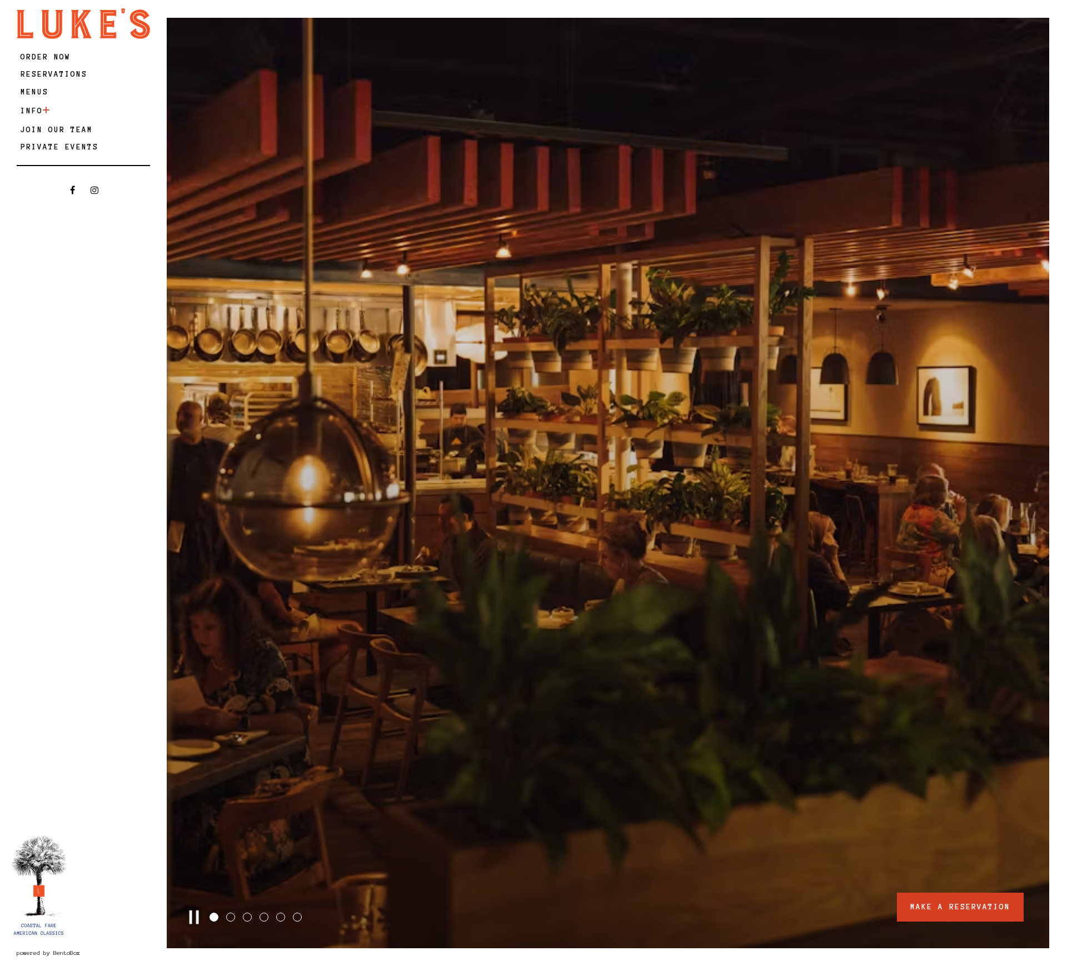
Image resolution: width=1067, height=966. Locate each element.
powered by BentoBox (81, 952)
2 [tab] (231, 918)
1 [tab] (215, 918)
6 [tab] (298, 918)
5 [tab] (281, 918)
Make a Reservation (960, 907)
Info (32, 111)
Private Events (59, 147)
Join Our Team (57, 130)
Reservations (56, 73)
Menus (34, 92)
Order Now (47, 56)
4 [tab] (265, 918)
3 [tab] (248, 918)
